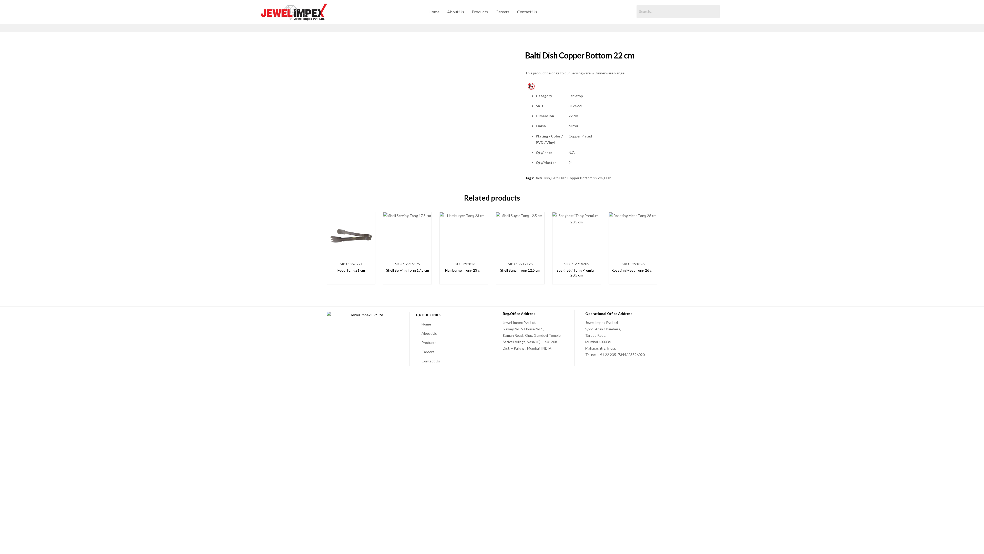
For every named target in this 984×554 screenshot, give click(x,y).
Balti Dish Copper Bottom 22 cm (577, 178)
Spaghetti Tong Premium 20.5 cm (577, 273)
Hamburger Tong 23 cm (464, 270)
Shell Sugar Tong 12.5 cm (520, 270)
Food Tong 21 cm (351, 270)
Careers (502, 11)
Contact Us (527, 11)
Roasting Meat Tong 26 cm (632, 270)
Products (480, 11)
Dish (607, 178)
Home (433, 11)
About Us (455, 11)
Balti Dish (542, 178)
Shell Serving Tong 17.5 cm (407, 270)
